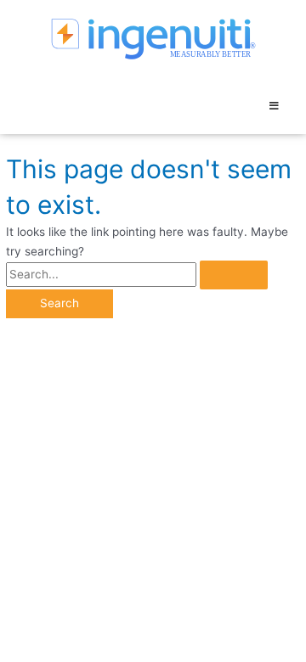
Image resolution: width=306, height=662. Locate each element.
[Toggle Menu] (274, 106)
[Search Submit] (234, 275)
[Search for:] (137, 274)
